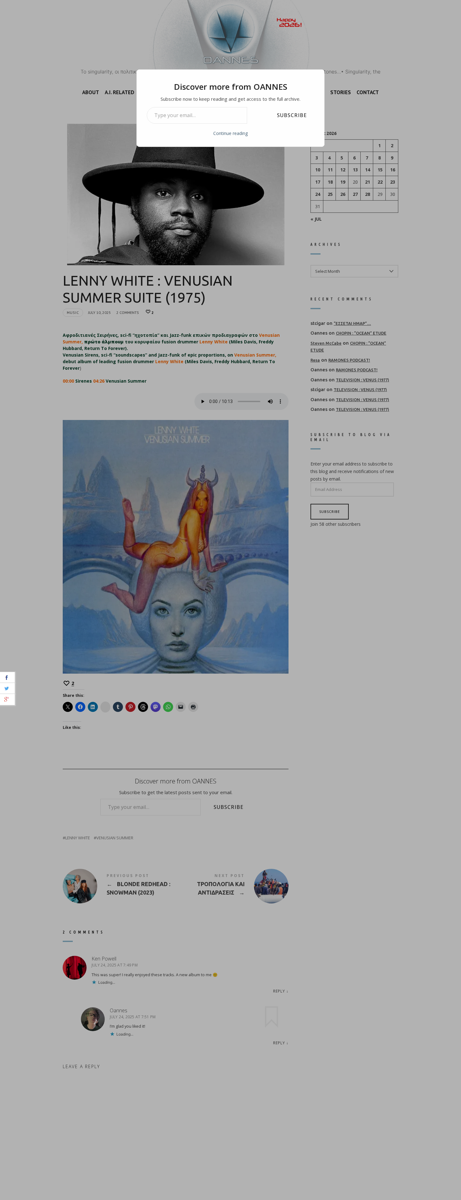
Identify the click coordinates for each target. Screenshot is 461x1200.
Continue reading (230, 133)
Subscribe (292, 115)
